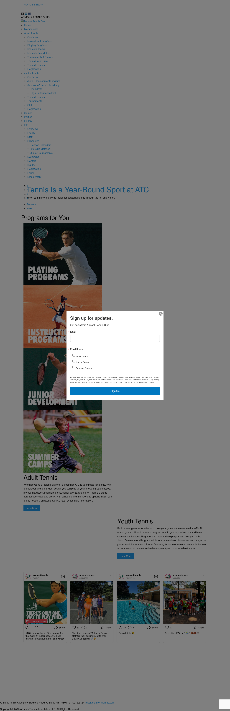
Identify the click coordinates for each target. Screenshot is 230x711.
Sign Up (115, 391)
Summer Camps (84, 368)
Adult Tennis (82, 356)
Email (73, 332)
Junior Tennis (82, 362)
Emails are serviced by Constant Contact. (138, 382)
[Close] (161, 314)
